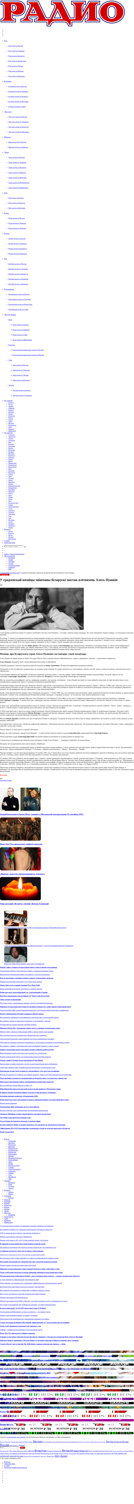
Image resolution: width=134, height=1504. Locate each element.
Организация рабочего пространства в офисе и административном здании (26, 971)
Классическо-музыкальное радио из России (28, 350)
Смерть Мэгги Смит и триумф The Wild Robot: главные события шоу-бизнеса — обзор (33, 1344)
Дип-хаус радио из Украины (18, 122)
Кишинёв (11, 471)
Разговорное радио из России (18, 294)
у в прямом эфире (20, 1121)
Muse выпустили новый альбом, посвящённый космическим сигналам (27, 1082)
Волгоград (11, 455)
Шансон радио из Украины (18, 147)
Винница (11, 454)
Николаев (11, 491)
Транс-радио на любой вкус (32, 1456)
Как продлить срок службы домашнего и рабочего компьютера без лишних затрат (29, 1258)
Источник (3, 775)
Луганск (11, 478)
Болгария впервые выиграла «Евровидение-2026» (19, 1096)
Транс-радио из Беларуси (17, 167)
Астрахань (11, 440)
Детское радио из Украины (22, 395)
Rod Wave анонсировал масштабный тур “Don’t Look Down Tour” (25, 996)
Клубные (7, 81)
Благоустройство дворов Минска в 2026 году (16, 1085)
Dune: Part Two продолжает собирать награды (21, 844)
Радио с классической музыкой (120, 1451)
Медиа (10, 535)
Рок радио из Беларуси (16, 56)
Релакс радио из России (16, 238)
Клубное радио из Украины (18, 91)
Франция (11, 429)
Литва (10, 421)
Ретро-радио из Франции (17, 228)
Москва (10, 484)
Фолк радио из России (21, 325)
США (10, 427)
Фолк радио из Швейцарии (22, 340)
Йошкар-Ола (12, 463)
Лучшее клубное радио (54, 1451)
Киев (10, 469)
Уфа (9, 518)
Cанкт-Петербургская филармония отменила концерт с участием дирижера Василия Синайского (38, 946)
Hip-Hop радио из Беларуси (18, 274)
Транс (6, 152)
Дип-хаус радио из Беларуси (18, 127)
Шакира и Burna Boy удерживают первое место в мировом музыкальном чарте (30, 1028)
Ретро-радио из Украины (17, 223)
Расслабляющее (73, 1442)
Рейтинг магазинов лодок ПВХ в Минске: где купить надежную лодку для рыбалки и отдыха (33, 1301)
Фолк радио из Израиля (21, 330)
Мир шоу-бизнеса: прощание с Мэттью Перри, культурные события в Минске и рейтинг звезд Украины (39, 1340)
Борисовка (11, 450)
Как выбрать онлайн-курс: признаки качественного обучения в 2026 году (26, 1229)
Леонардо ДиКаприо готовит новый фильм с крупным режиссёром (25, 1114)
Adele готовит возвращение (10, 999)
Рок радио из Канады (16, 71)
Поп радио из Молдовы (16, 208)
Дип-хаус (8, 112)
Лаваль (10, 474)
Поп (6, 193)
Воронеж (11, 457)
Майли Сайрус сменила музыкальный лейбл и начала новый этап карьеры (28, 967)
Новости (7, 529)
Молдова (11, 423)
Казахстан (11, 416)
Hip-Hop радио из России (17, 264)
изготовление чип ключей (16, 1437)
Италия (10, 414)
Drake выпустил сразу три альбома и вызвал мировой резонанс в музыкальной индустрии (34, 1100)
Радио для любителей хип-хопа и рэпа (100, 1451)
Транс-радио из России (16, 157)
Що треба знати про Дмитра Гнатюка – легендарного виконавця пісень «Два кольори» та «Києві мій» (46, 1369)
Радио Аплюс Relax (9, 1394)
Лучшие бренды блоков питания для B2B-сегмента (18, 1024)
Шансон (7, 137)
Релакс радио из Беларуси (17, 249)
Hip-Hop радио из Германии (18, 279)
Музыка (10, 537)
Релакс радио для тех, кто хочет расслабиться (70, 1453)
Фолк (10, 320)
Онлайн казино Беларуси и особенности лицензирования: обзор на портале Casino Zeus (40, 1390)
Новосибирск (12, 488)
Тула (9, 516)
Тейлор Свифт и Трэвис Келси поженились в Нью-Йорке (21, 1060)
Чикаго (10, 527)
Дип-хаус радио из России (17, 117)
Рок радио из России (15, 46)
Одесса (10, 493)
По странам (8, 400)
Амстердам (11, 436)
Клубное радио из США (17, 107)
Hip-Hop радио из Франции (18, 284)
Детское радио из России (21, 390)
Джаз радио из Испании (21, 380)
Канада (10, 418)
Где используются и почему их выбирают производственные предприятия (26, 1226)
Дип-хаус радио (22, 1451)
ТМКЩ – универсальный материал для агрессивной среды (21, 1330)
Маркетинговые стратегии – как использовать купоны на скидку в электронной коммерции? (43, 1386)
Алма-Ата (11, 435)
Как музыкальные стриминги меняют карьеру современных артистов (26, 978)
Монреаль (11, 482)
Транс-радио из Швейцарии (18, 188)
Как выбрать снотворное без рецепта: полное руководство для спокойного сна (28, 1247)
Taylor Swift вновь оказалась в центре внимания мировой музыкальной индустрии (31, 1272)
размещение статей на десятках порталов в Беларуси (35, 1128)
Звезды (10, 531)
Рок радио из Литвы (15, 66)
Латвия (10, 419)
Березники (11, 446)
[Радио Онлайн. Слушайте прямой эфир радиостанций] (63, 26)
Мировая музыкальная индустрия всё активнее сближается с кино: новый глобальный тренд (35, 1007)
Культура (11, 533)
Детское (11, 385)
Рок (5, 41)
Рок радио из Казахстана (17, 61)
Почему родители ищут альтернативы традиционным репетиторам (24, 1110)
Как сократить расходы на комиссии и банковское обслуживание (23, 1035)
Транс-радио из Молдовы (17, 178)
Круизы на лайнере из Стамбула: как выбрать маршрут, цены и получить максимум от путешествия (35, 1075)
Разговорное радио (47, 1453)
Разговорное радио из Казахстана (20, 304)
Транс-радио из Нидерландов (18, 183)
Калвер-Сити (12, 467)
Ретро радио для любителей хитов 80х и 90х (100, 1453)
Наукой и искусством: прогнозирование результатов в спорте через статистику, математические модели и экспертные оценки (57, 1356)
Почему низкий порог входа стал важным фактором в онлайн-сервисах (25, 1057)
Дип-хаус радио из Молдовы (18, 132)
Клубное (30, 1442)
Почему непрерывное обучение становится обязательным (22, 1014)
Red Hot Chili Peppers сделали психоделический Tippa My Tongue (29, 1382)
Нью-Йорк (11, 489)
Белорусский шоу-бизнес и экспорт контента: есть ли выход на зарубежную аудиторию (32, 1125)
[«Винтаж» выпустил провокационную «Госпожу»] (20, 870)
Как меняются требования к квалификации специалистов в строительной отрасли (29, 1017)
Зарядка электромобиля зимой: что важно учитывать (19, 1315)
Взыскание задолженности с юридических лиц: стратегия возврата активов (28, 1262)
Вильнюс (11, 452)
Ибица (10, 461)
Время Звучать (7, 1424)
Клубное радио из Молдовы (18, 101)
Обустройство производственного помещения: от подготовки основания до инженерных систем (34, 1042)
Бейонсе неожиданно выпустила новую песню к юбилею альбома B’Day (27, 1050)
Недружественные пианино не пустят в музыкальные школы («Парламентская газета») (35, 927)
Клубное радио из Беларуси (18, 96)
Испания (11, 412)
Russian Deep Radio (8, 1399)
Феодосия (11, 520)
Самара (10, 505)
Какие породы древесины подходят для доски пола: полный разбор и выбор (22, 1254)
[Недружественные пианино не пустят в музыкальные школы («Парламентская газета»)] (15, 926)
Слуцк (10, 508)
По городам (8, 433)
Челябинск (11, 525)
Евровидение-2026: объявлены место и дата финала (19, 1107)
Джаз (10, 360)
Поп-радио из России (16, 198)
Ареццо (10, 438)
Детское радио (4, 1451)
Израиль (11, 410)
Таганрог (11, 512)
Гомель (10, 459)
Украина (11, 406)
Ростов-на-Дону (13, 503)
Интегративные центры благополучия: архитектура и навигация (23, 1053)
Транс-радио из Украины (17, 162)
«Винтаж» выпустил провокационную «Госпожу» (22, 874)
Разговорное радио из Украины (19, 299)
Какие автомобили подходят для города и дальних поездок (21, 989)
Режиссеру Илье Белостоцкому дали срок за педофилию (24, 964)
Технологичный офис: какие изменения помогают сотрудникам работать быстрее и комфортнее (34, 1010)
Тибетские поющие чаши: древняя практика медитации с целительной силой (27, 1067)
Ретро (6, 213)
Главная (3, 573)
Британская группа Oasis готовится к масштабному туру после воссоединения (29, 1071)
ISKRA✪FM (5, 1403)
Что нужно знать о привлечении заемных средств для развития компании (26, 1003)
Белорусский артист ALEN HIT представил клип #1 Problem (23, 1308)
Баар (9, 442)
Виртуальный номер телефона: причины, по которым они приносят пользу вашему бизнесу (42, 1352)
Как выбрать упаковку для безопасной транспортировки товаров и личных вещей (29, 1046)
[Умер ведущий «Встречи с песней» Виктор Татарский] (20, 900)
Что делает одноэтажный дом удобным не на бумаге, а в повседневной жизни (28, 1305)
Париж (10, 497)
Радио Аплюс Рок (8, 1416)
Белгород (11, 444)
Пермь (10, 499)
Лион (10, 476)
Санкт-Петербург (13, 507)
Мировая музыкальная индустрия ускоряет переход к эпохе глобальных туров (30, 1269)
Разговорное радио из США (18, 309)
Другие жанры (10, 315)
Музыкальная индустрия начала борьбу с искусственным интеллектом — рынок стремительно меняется (40, 1276)
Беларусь (11, 402)
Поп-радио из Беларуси (16, 203)
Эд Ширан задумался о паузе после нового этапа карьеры (21, 1251)
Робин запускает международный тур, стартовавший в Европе (24, 992)
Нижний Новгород (14, 486)
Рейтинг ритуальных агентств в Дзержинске (16, 1237)
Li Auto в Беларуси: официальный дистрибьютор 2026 (19, 1280)
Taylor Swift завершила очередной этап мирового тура (20, 1326)
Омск (10, 495)
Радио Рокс (5, 1412)
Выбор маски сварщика (8, 1103)
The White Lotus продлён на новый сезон (15, 1118)
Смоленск (11, 510)
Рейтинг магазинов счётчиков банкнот (14, 1297)
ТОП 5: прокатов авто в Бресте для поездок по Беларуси (20, 1233)
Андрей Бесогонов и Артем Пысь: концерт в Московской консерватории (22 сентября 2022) (41, 814)
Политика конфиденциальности (15, 1467)
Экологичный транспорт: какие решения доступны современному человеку (27, 1039)
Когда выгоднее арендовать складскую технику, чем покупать (22, 1287)
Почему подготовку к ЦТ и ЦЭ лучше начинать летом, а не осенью (24, 1240)
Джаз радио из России (20, 365)
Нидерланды (12, 425)
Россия (10, 404)
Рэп (5, 259)
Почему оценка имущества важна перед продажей (18, 1265)
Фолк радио (44, 1456)
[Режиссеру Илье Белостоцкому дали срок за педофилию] (15, 962)
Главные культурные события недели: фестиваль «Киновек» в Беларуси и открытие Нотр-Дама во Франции (41, 1337)
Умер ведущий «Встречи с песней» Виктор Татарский (24, 904)
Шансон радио (51, 1456)
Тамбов (11, 1173)
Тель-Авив (11, 514)
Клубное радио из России (17, 86)
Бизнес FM (5, 1429)
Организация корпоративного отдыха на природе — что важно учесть (25, 1312)
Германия (11, 408)
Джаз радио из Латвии (21, 375)
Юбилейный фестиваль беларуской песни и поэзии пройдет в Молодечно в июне (30, 1089)
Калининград (12, 465)
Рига (9, 501)
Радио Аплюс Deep (8, 1420)
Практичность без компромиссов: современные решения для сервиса (24, 1319)
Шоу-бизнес (12, 539)
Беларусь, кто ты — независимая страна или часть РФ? (25, 1373)
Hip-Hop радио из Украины (18, 269)
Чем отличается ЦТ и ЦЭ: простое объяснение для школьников (29, 1377)
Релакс (7, 233)
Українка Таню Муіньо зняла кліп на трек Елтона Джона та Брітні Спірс (33, 1407)
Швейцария (12, 431)
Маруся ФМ (5, 1364)
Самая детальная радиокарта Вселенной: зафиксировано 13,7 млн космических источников (35, 1322)
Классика (11, 345)
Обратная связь (9, 543)
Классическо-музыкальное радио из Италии (28, 355)
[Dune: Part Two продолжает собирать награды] (20, 840)
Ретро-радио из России (16, 218)
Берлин (10, 448)
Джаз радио (12, 1451)
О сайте (7, 541)
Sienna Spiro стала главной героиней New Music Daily (20, 985)
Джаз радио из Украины (21, 370)
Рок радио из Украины (16, 51)
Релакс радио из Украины (17, 244)
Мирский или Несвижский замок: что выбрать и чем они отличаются (25, 974)
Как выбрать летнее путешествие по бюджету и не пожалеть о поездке (25, 1021)
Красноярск (12, 1154)
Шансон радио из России (17, 142)
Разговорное (9, 289)
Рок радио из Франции (16, 76)
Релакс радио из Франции (17, 254)
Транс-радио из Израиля (17, 172)
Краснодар (11, 472)
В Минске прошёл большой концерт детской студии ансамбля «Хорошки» (28, 1092)
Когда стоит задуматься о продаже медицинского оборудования (22, 1294)
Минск (10, 480)
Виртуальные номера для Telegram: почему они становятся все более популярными (38, 1360)
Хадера (10, 522)
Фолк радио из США (20, 335)
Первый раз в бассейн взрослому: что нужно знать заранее (21, 982)
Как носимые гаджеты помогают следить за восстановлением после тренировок (28, 1064)
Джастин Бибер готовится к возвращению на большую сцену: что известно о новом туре (33, 1078)
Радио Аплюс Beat (7, 1132)
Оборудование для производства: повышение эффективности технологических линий (31, 1283)
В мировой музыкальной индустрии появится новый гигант (23, 1244)
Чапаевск (11, 524)
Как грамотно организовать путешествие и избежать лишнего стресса (25, 1290)
